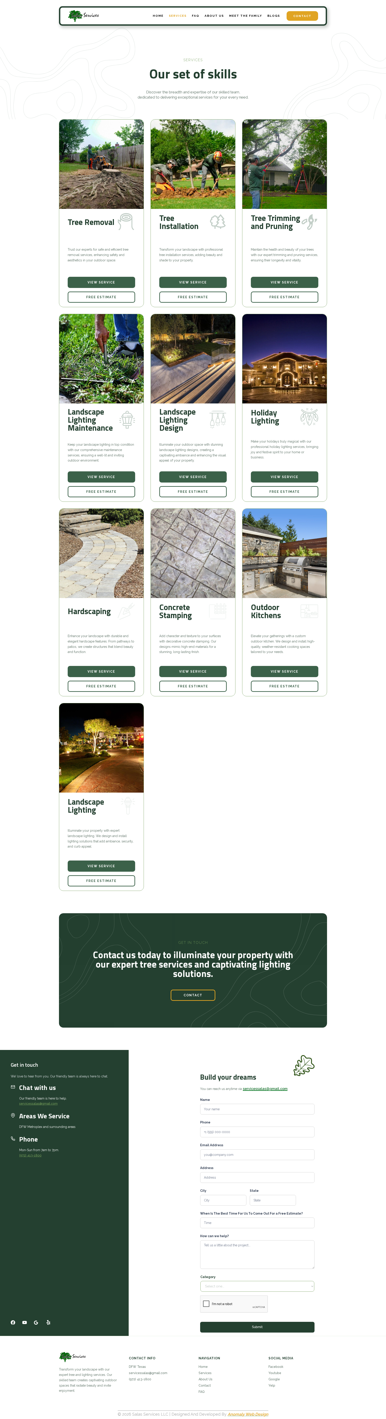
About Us (205, 1379)
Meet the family (245, 15)
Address (206, 1168)
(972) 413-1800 (30, 1155)
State (254, 1190)
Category (208, 1277)
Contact (302, 16)
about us (214, 15)
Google (274, 1379)
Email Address (211, 1145)
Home (158, 15)
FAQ (195, 15)
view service (101, 282)
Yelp (272, 1385)
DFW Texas (137, 1367)
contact (193, 995)
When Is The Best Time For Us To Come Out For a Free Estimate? (251, 1213)
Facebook (276, 1367)
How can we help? (214, 1236)
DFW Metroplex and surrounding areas (47, 1127)
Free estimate (101, 297)
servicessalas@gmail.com (38, 1104)
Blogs (273, 15)
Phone (205, 1122)
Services (205, 1373)
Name (205, 1100)
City (203, 1190)
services (178, 15)
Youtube (275, 1373)
